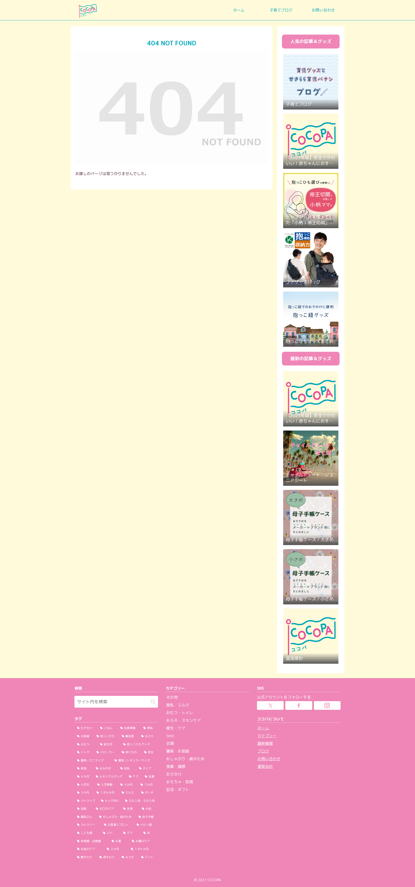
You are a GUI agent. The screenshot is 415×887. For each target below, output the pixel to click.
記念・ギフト (177, 789)
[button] (153, 702)
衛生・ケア (175, 728)
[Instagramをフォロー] (327, 705)
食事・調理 (175, 766)
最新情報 (265, 743)
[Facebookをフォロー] (298, 705)
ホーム (263, 728)
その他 (172, 697)
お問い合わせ (269, 758)
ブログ (263, 751)
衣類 (170, 743)
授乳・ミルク (177, 705)
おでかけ (174, 774)
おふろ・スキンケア (183, 720)
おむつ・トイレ (179, 712)
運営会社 (265, 766)
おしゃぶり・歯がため (185, 758)
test (170, 735)
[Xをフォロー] (270, 705)
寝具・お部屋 (177, 751)
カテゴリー (267, 735)
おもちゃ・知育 (179, 781)
